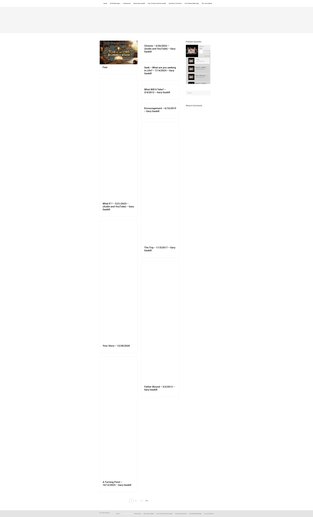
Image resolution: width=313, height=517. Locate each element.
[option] (198, 61)
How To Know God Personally (157, 3)
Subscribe (207, 56)
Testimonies (127, 3)
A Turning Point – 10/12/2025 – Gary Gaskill (117, 483)
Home (105, 3)
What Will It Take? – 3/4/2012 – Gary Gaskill (157, 91)
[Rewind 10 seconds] (207, 53)
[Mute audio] (205, 53)
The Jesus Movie (207, 3)
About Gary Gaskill (139, 3)
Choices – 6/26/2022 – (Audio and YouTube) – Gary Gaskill (159, 48)
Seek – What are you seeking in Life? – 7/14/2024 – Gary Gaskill (160, 70)
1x (210, 53)
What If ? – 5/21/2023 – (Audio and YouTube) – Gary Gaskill (118, 206)
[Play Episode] (201, 52)
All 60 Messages (115, 3)
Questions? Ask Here (175, 3)
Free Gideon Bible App (192, 3)
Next (147, 500)
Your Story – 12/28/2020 (116, 345)
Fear (105, 67)
